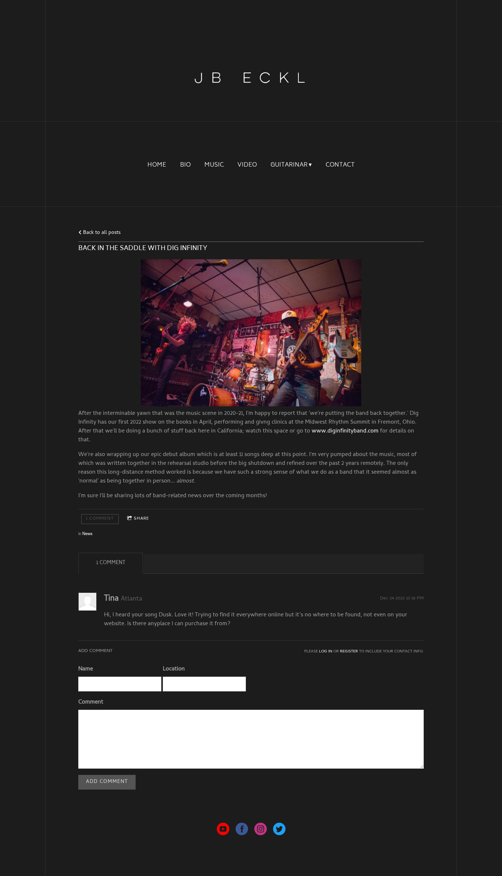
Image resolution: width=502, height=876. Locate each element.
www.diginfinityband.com (345, 431)
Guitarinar (289, 165)
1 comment (100, 519)
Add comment (107, 782)
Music (214, 165)
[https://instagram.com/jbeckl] (260, 830)
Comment (90, 702)
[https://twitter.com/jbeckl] (279, 830)
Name (85, 669)
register (349, 651)
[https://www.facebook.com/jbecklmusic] (242, 830)
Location (174, 669)
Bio (185, 165)
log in (325, 651)
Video (247, 165)
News (87, 533)
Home (156, 165)
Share (141, 519)
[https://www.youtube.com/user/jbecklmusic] (223, 830)
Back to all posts (101, 233)
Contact (340, 165)
